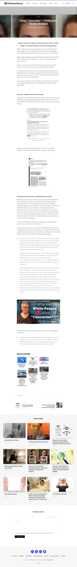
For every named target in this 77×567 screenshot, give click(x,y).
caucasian (35, 57)
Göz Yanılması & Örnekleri (60, 494)
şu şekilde (48, 234)
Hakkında (21, 556)
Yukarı (38, 563)
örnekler (54, 51)
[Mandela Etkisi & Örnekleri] (14, 430)
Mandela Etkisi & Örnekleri (12, 440)
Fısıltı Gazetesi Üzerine (11, 494)
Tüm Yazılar (29, 556)
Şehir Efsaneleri (38, 556)
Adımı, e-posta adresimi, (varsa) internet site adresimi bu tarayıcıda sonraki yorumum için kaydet (34, 533)
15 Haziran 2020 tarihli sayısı (31, 99)
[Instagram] (40, 551)
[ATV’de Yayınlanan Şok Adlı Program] (38, 431)
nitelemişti (32, 218)
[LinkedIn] (20, 395)
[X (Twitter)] (36, 551)
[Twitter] (18, 395)
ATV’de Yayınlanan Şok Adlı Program (38, 442)
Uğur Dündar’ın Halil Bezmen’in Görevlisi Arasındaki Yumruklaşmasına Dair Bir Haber (48, 406)
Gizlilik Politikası (54, 556)
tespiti (54, 330)
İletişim (63, 556)
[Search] (73, 3)
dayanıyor (26, 205)
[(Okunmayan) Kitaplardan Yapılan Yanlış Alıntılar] (14, 456)
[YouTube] (44, 551)
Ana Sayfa (14, 556)
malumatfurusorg (32, 27)
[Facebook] (16, 395)
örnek (52, 150)
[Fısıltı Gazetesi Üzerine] (14, 484)
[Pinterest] (22, 395)
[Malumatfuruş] (13, 3)
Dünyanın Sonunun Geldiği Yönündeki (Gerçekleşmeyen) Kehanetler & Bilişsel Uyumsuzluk (62, 441)
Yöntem (46, 556)
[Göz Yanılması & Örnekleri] (62, 484)
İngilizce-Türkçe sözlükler (23, 57)
